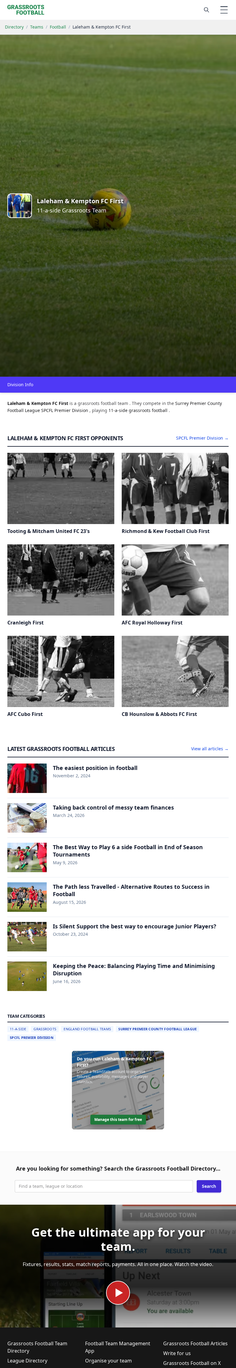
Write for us (177, 1353)
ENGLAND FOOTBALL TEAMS (87, 1029)
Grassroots (44, 1029)
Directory (14, 27)
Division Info (20, 384)
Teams (36, 27)
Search (209, 1186)
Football (58, 27)
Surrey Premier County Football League (157, 1029)
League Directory (27, 1360)
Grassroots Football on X (192, 1363)
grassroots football (149, 410)
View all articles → (210, 749)
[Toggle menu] (224, 9)
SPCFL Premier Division (31, 1037)
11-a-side (118, 410)
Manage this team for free (118, 1119)
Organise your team (108, 1360)
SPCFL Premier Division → (202, 438)
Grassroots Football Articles (195, 1343)
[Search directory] (206, 9)
